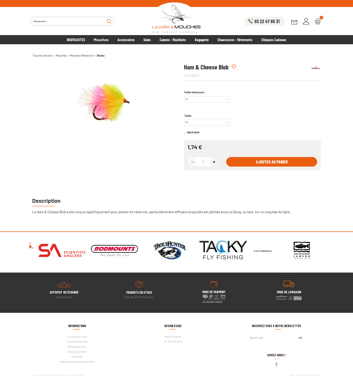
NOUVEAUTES (76, 39)
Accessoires (126, 39)
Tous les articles (42, 55)
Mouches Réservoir (82, 55)
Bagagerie (202, 39)
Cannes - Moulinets (173, 39)
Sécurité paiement (77, 351)
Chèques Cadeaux (273, 39)
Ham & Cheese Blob (51, 212)
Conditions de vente (77, 341)
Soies (147, 39)
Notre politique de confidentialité (77, 361)
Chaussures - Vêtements (234, 39)
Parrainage (77, 356)
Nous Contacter (173, 336)
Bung (237, 212)
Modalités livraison (77, 346)
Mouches (101, 39)
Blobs (101, 55)
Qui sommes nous (77, 336)
